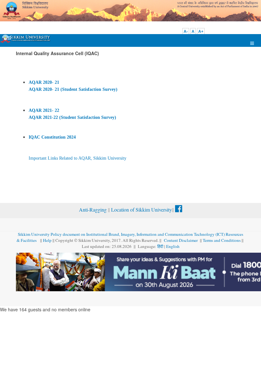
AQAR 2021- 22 (44, 110)
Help (47, 240)
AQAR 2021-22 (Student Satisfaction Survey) (72, 117)
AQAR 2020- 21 (44, 82)
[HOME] (25, 38)
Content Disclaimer (181, 240)
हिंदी (160, 246)
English (173, 246)
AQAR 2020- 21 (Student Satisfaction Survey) (73, 89)
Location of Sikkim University (141, 209)
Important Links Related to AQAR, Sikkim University (77, 158)
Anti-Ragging (93, 209)
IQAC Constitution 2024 (52, 137)
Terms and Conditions (222, 240)
